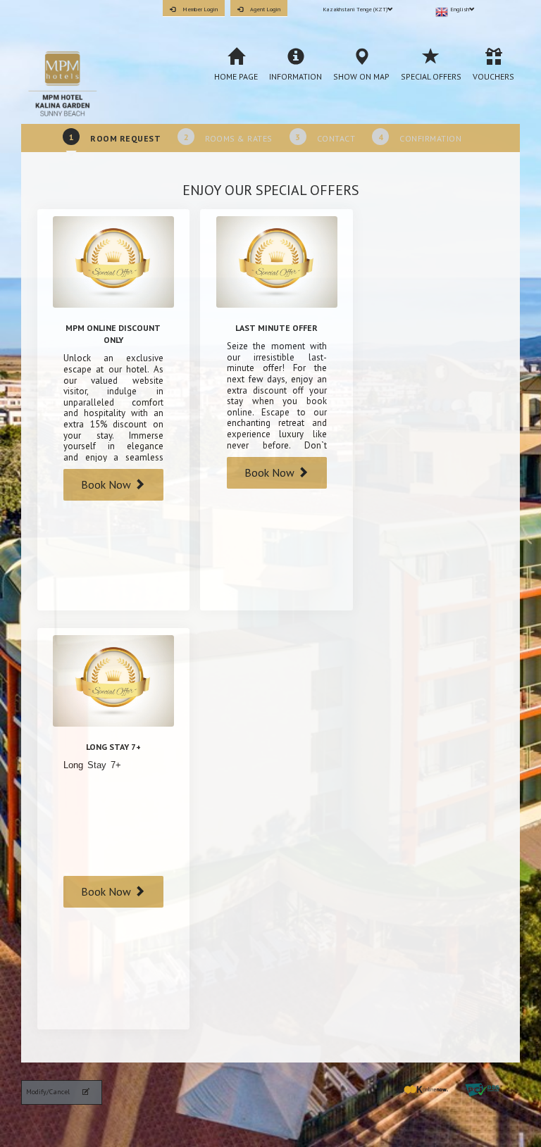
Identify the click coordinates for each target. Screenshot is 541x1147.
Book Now (107, 484)
